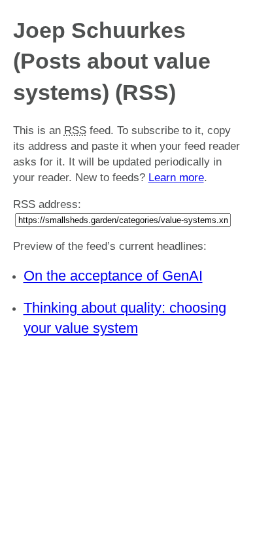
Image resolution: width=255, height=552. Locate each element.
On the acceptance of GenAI (113, 275)
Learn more (176, 177)
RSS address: (47, 204)
